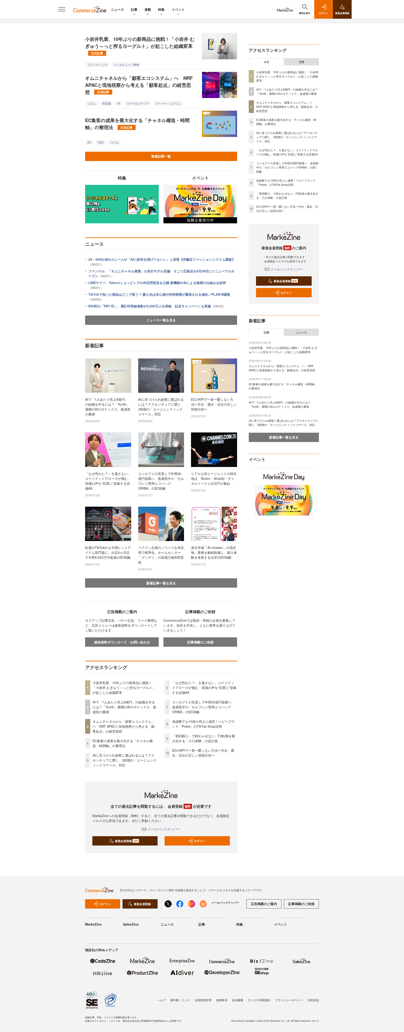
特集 (161, 9)
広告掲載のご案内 (264, 903)
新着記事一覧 (161, 156)
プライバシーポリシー (289, 1000)
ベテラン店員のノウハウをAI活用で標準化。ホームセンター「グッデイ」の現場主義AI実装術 (161, 555)
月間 (301, 62)
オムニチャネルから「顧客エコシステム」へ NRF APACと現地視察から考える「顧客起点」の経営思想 (139, 84)
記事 (134, 9)
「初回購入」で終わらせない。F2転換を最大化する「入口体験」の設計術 (203, 738)
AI (118, 103)
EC (89, 142)
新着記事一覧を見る (161, 583)
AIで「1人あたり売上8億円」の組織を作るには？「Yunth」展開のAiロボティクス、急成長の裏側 (107, 406)
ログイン (199, 841)
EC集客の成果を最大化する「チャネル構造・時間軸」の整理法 (137, 123)
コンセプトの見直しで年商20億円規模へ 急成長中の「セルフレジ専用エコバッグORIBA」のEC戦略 (161, 481)
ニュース (117, 9)
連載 (147, 9)
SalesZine (131, 924)
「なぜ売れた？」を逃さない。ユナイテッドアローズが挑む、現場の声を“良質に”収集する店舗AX (108, 481)
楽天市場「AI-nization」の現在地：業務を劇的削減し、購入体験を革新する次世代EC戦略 (214, 552)
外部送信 (313, 1000)
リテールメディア (137, 103)
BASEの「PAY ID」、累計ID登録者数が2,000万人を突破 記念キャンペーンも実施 (157, 306)
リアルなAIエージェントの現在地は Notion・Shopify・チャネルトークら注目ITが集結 (214, 478)
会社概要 (237, 1000)
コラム (91, 103)
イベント (178, 9)
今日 (266, 62)
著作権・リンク (180, 1000)
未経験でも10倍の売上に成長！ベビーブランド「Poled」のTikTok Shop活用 (203, 724)
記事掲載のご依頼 (200, 642)
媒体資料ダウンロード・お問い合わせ (122, 642)
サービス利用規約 (259, 1000)
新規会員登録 (126, 841)
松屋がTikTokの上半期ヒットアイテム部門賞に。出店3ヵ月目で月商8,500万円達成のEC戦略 (108, 552)
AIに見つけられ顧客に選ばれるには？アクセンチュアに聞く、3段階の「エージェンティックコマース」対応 (161, 406)
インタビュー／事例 (126, 65)
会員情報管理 (203, 1000)
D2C (101, 142)
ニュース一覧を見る (161, 320)
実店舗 (106, 103)
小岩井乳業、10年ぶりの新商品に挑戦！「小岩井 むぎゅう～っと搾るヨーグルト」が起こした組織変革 (140, 45)
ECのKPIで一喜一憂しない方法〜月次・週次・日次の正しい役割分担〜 (214, 404)
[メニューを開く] (61, 9)
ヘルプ (161, 1000)
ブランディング (97, 65)
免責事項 (221, 1000)
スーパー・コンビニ (168, 103)
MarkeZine (93, 924)
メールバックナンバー (164, 829)
